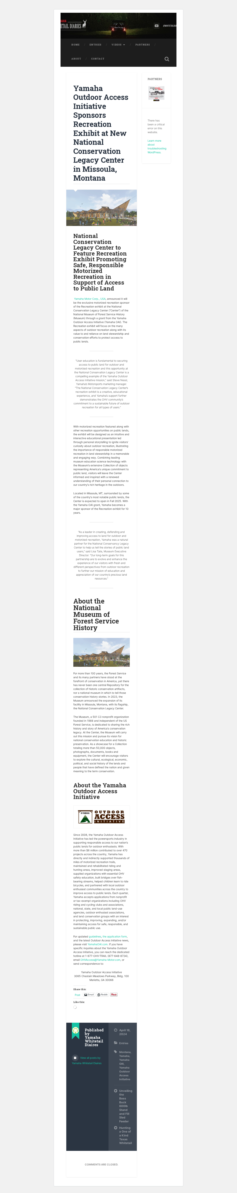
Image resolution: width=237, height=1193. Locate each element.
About (76, 58)
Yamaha (124, 1055)
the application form (115, 936)
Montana (125, 1052)
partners (142, 44)
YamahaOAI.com (98, 944)
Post (77, 994)
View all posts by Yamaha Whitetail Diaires (86, 1060)
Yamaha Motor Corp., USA (89, 298)
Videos (116, 44)
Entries (95, 44)
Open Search (167, 59)
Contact (97, 58)
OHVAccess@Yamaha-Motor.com (100, 959)
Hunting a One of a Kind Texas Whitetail (125, 1135)
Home (75, 44)
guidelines (95, 936)
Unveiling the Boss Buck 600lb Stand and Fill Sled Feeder (125, 1106)
